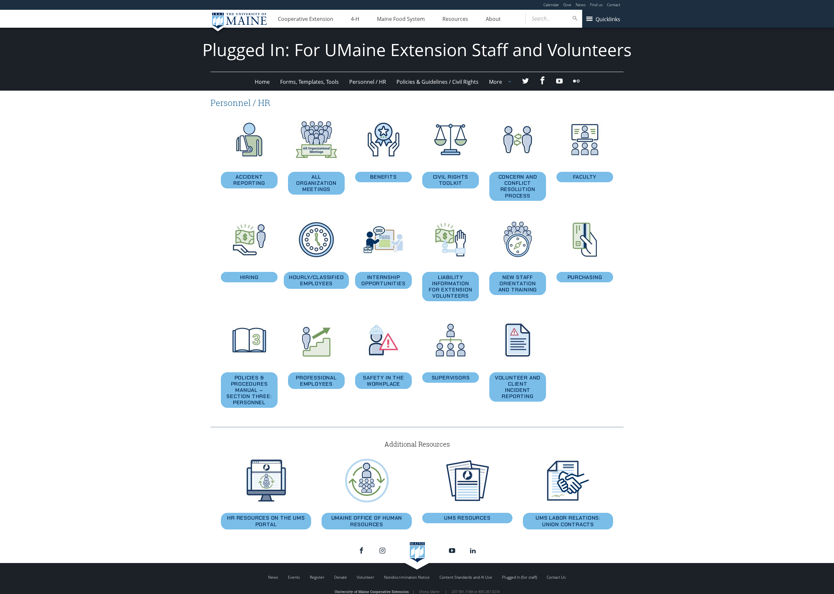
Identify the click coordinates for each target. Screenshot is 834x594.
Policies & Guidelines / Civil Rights (437, 81)
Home (262, 81)
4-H (355, 18)
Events (294, 577)
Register (317, 577)
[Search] (575, 18)
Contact (613, 4)
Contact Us (556, 577)
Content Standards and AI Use (465, 577)
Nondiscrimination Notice (407, 577)
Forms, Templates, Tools (309, 81)
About (493, 18)
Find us (596, 4)
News (581, 4)
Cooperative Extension (305, 18)
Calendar (551, 4)
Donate (340, 577)
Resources (455, 18)
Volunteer (365, 577)
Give (567, 4)
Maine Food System (401, 18)
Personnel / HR (367, 81)
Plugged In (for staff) (519, 577)
